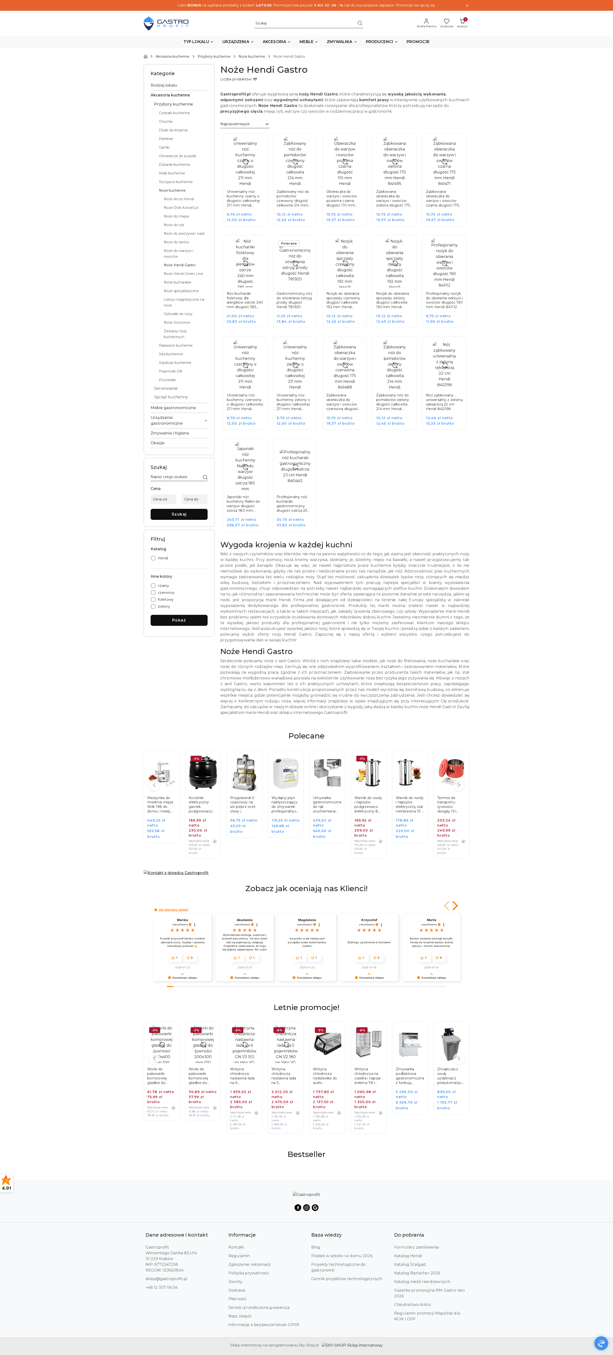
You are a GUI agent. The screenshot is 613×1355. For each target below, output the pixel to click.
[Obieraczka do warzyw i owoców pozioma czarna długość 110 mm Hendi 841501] (348, 183)
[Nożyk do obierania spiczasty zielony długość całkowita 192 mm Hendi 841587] (398, 285)
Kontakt (236, 1247)
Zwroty (235, 1281)
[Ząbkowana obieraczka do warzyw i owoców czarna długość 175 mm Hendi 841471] (448, 183)
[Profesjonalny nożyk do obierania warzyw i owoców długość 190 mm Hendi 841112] (448, 285)
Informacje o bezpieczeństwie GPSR (263, 1324)
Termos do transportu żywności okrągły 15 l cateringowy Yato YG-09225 (408, 805)
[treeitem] (179, 85)
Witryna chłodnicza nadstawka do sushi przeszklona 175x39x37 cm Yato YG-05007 (285, 1076)
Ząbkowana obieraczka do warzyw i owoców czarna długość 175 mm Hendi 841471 (442, 198)
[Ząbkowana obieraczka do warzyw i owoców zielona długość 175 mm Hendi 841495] (398, 183)
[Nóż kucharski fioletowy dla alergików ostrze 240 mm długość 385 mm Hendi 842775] (248, 285)
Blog (316, 1247)
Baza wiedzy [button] (326, 1235)
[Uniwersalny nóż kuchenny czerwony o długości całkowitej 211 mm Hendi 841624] (248, 386)
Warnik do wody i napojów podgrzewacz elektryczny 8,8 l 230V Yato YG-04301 (327, 805)
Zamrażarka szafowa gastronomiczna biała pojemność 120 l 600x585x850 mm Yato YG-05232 (451, 1076)
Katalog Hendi (408, 1256)
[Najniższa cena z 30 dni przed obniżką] (173, 841)
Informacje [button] (242, 1235)
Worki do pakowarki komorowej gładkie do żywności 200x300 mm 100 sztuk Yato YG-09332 (160, 1076)
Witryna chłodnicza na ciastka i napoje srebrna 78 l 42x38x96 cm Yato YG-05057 (326, 1076)
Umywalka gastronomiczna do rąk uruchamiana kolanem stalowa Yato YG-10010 (286, 805)
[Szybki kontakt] (601, 1343)
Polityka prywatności (248, 1273)
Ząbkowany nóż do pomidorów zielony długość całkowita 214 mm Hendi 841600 (392, 402)
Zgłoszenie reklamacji (249, 1264)
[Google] (315, 1207)
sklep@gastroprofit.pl (166, 1279)
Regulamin (239, 1256)
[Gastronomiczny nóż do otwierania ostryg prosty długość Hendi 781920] (298, 285)
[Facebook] (298, 1207)
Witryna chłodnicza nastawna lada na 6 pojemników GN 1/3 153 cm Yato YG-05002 (203, 1076)
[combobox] (245, 124)
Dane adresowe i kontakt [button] (177, 1235)
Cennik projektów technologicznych (346, 1279)
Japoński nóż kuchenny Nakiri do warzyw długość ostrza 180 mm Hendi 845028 (243, 504)
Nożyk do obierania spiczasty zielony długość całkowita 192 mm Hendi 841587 (392, 300)
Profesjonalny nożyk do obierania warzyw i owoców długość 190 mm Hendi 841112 (444, 300)
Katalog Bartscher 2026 (417, 1273)
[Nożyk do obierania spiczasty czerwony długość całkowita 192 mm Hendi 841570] (348, 285)
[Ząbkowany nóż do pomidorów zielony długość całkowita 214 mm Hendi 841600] (398, 386)
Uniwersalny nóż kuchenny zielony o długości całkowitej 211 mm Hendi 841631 (293, 402)
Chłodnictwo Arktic (412, 1304)
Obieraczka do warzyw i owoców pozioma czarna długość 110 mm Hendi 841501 (341, 198)
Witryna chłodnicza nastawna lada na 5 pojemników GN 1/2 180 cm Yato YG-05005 (244, 1076)
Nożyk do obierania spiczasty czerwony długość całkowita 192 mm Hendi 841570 (343, 300)
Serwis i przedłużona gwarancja (258, 1307)
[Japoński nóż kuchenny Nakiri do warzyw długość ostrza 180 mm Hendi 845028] (248, 488)
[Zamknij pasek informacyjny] (467, 5)
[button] (199, 42)
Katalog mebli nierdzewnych (422, 1281)
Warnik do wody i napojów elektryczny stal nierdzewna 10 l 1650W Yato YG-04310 (368, 805)
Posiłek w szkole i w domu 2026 (342, 1256)
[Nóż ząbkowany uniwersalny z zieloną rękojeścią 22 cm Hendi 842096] (448, 386)
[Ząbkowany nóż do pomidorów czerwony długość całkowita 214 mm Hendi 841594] (298, 183)
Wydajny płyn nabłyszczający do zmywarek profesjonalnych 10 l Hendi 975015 (243, 805)
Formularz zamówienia (416, 1247)
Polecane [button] (306, 735)
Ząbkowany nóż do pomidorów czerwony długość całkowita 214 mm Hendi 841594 (293, 198)
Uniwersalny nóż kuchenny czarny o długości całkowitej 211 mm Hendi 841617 (243, 198)
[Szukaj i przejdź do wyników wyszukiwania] (360, 23)
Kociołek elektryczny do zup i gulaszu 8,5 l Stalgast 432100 (450, 805)
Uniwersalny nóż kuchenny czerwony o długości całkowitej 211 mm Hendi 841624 (245, 402)
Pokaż (179, 620)
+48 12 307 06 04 (162, 1287)
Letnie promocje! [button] (306, 1007)
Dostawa (236, 1290)
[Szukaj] (205, 477)
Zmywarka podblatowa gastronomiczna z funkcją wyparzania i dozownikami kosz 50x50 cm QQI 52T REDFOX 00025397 (368, 1076)
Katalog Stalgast (410, 1264)
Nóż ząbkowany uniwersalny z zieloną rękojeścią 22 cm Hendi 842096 (444, 402)
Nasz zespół (239, 1316)
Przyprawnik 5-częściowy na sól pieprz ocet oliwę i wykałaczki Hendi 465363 (201, 805)
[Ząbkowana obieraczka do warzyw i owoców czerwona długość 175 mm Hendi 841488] (348, 386)
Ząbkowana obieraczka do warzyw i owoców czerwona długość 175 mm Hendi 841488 (342, 402)
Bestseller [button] (306, 1154)
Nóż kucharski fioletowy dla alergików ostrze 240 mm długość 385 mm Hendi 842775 (245, 300)
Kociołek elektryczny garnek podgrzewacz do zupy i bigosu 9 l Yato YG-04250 (161, 805)
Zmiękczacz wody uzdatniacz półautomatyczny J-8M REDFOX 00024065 (410, 1076)
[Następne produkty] (458, 785)
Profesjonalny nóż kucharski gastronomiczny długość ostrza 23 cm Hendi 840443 (292, 504)
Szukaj (179, 514)
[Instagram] (306, 1207)
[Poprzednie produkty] (154, 785)
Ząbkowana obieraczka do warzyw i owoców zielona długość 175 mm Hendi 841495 (393, 198)
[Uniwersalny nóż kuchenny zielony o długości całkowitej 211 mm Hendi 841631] (298, 386)
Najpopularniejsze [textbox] (235, 124)
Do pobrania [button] (409, 1235)
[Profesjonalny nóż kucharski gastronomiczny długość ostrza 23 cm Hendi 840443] (298, 488)
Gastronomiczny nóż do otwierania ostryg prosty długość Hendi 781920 (294, 300)
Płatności (237, 1299)
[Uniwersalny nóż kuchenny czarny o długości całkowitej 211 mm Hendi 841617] (248, 183)
